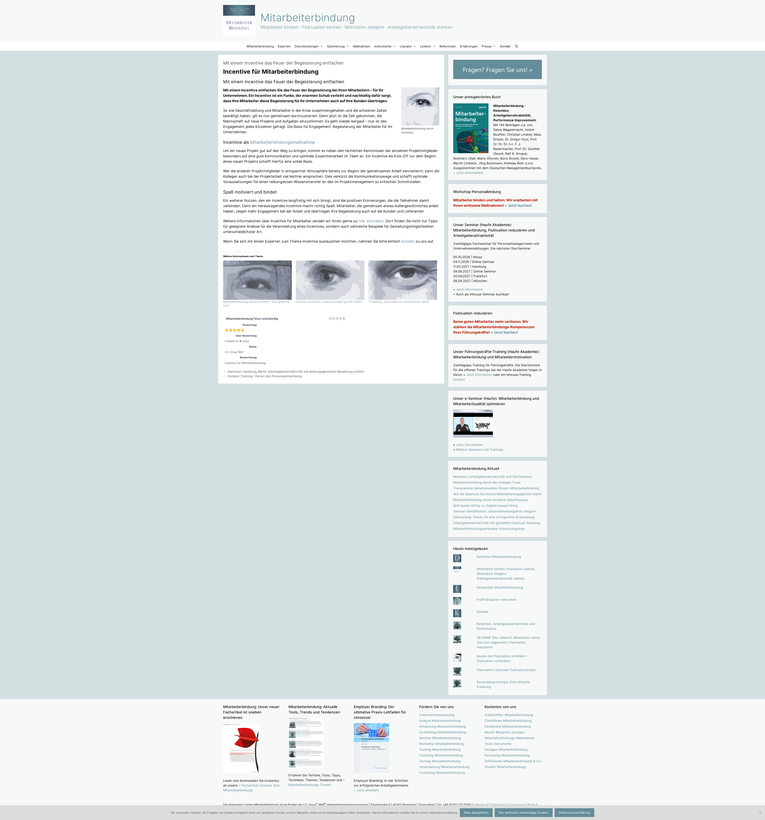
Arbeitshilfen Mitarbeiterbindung (508, 715)
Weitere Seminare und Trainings (479, 450)
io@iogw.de (481, 804)
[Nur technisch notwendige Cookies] (760, 813)
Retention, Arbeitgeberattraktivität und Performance (492, 477)
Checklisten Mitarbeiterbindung (508, 721)
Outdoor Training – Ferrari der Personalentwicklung (265, 376)
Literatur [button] (406, 46)
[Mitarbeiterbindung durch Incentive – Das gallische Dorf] (257, 280)
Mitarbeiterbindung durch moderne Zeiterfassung (490, 500)
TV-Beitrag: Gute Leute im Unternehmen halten (398, 301)
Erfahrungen (469, 46)
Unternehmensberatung (436, 715)
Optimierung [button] (336, 46)
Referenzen (447, 46)
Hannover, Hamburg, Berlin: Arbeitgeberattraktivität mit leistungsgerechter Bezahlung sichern (296, 371)
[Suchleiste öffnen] (516, 46)
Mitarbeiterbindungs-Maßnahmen (509, 738)
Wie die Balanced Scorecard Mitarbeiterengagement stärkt (497, 494)
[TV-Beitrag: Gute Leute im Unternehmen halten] (402, 280)
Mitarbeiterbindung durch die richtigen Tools (486, 482)
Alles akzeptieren (476, 812)
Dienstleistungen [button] (307, 46)
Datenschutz (499, 804)
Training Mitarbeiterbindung (440, 749)
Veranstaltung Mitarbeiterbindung (444, 767)
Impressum (517, 804)
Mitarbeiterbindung (307, 17)
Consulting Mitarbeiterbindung (442, 773)
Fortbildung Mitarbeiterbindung (442, 732)
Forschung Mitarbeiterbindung (507, 755)
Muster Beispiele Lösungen (504, 732)
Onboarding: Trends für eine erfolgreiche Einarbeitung (494, 517)
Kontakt (505, 46)
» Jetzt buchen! (518, 205)
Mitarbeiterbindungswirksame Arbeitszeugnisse (489, 529)
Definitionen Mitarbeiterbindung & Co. (512, 761)
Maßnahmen (361, 46)
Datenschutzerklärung (574, 812)
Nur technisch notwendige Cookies (523, 812)
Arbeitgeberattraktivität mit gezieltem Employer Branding (496, 523)
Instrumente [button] (382, 46)
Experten (284, 46)
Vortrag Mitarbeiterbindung (439, 761)
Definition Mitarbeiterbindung (499, 557)
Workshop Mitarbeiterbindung (441, 744)
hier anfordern (371, 221)
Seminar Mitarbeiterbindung (440, 738)
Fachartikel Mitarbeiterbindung (500, 587)
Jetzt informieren (479, 375)
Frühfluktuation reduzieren (496, 600)
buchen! (459, 379)
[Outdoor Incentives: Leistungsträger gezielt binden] (330, 280)
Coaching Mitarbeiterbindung (441, 755)
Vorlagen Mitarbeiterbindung (506, 749)
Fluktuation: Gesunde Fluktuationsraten (506, 670)
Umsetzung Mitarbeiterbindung (442, 726)
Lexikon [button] (425, 46)
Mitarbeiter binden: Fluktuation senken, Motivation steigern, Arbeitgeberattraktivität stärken (506, 573)
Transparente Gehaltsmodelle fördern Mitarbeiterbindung (496, 488)
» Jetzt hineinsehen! (468, 173)
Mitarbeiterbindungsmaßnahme (282, 142)
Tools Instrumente (497, 744)
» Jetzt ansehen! (366, 790)
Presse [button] (487, 46)
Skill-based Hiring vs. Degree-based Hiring (485, 505)
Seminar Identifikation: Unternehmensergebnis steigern (494, 511)
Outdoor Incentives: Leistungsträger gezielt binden (329, 301)
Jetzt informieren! (469, 289)
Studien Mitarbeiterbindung (505, 767)
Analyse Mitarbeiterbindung (440, 721)
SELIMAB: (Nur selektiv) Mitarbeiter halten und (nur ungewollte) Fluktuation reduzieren (508, 642)
